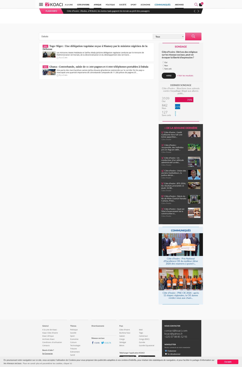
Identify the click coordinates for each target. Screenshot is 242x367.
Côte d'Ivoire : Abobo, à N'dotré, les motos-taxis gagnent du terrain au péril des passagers (108, 11)
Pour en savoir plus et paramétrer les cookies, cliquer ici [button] (47, 363)
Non (166, 65)
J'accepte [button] (227, 362)
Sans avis (168, 69)
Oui (165, 62)
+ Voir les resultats (185, 75)
